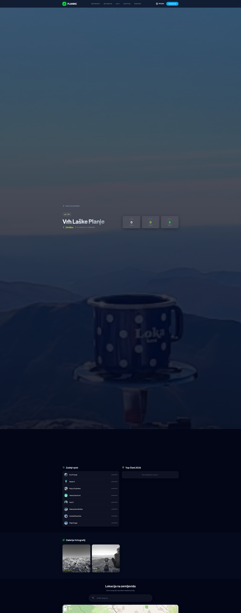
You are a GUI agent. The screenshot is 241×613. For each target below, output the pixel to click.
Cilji (118, 3)
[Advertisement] (120, 448)
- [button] (65, 610)
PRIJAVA (160, 4)
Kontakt (137, 3)
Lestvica (126, 3)
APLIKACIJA (172, 4)
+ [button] (65, 607)
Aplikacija (108, 3)
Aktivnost (95, 3)
